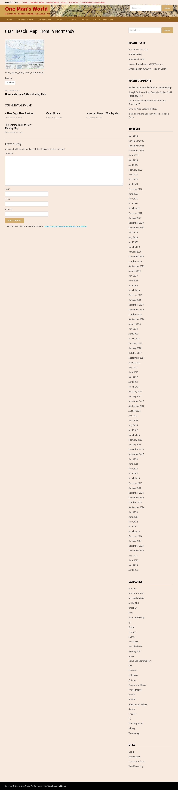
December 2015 (136, 449)
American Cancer (136, 59)
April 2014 (133, 526)
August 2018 (134, 323)
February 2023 (135, 169)
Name (8, 189)
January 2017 (134, 396)
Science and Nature (137, 704)
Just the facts (135, 646)
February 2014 (135, 536)
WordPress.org (135, 766)
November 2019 (136, 256)
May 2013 (133, 565)
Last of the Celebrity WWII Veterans (145, 63)
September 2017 (136, 357)
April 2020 (133, 242)
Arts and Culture (136, 598)
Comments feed (136, 761)
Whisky (131, 728)
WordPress (52, 786)
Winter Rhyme (53, 113)
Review (132, 699)
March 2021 (134, 208)
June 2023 (133, 155)
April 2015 (133, 473)
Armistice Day (135, 54)
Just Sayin (133, 641)
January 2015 (134, 487)
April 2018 (133, 333)
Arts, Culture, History (147, 108)
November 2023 (136, 150)
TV (129, 718)
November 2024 (136, 145)
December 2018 (136, 304)
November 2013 (136, 550)
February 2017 (135, 391)
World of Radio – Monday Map (156, 87)
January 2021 (134, 217)
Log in (131, 751)
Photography (134, 689)
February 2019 (135, 295)
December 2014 (136, 492)
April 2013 (133, 569)
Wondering (133, 733)
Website (9, 209)
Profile (131, 694)
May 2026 (133, 135)
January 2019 (134, 299)
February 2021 (135, 213)
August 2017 (134, 362)
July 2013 (133, 555)
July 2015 (133, 458)
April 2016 (133, 430)
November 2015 (136, 454)
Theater (132, 713)
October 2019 (135, 261)
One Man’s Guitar (37, 2)
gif (129, 622)
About (63, 2)
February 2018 (135, 343)
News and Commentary (139, 660)
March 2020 (134, 246)
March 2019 (134, 290)
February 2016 (135, 439)
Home (25, 2)
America (132, 588)
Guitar (131, 627)
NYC (130, 665)
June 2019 (133, 280)
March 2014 (134, 531)
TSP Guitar (73, 2)
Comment (10, 153)
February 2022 (135, 188)
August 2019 (134, 270)
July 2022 (133, 174)
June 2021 (133, 193)
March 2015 (134, 478)
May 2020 (133, 237)
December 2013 (136, 545)
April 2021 (133, 203)
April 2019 (133, 285)
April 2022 (133, 184)
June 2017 (133, 372)
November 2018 (136, 309)
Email (8, 199)
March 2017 (134, 386)
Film (130, 612)
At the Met (133, 602)
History (132, 631)
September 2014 (136, 507)
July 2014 (133, 512)
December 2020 (136, 222)
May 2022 (133, 179)
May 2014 (133, 521)
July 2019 (133, 275)
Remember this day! (138, 49)
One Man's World (26, 8)
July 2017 (133, 367)
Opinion (132, 680)
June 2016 (133, 420)
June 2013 (133, 560)
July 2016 (133, 415)
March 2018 (134, 338)
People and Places (137, 684)
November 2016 (136, 401)
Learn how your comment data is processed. (65, 226)
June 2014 (133, 516)
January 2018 (134, 348)
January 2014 (134, 540)
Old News (133, 675)
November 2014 (136, 497)
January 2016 (134, 444)
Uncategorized (135, 723)
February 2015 (135, 483)
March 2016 (134, 434)
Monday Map (134, 651)
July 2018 (133, 328)
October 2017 (135, 352)
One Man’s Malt (52, 2)
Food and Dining (136, 617)
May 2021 (133, 198)
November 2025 (136, 140)
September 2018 (136, 319)
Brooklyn (132, 607)
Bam (63, 786)
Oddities (132, 670)
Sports (131, 709)
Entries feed (134, 756)
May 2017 (133, 377)
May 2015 (133, 468)
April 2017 (133, 381)
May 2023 (133, 160)
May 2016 (133, 425)
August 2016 (134, 410)
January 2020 (134, 251)
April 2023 (133, 164)
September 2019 (136, 266)
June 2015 (133, 463)
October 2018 (135, 314)
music (131, 655)
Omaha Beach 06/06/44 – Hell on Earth (147, 68)
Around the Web (136, 593)
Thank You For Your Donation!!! (92, 2)
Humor (131, 636)
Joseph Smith (135, 92)
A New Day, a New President (19, 113)
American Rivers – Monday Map (103, 113)
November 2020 (136, 227)
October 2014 (135, 502)
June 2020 (133, 232)
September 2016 (136, 405)
